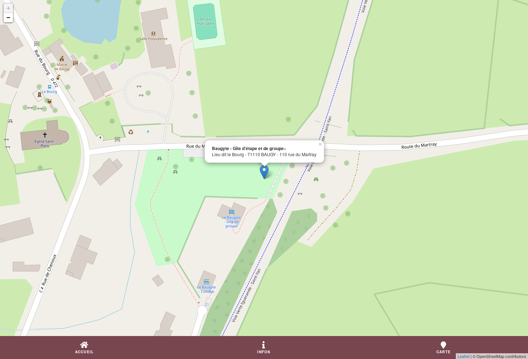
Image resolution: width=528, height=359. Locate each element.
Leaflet (463, 356)
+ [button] (8, 8)
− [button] (8, 17)
